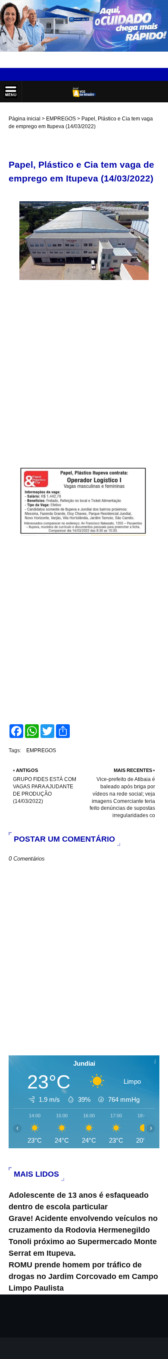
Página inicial (24, 119)
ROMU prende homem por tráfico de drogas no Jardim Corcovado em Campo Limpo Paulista (83, 1276)
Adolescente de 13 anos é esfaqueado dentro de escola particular (79, 1201)
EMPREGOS (61, 119)
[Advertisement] (84, 376)
